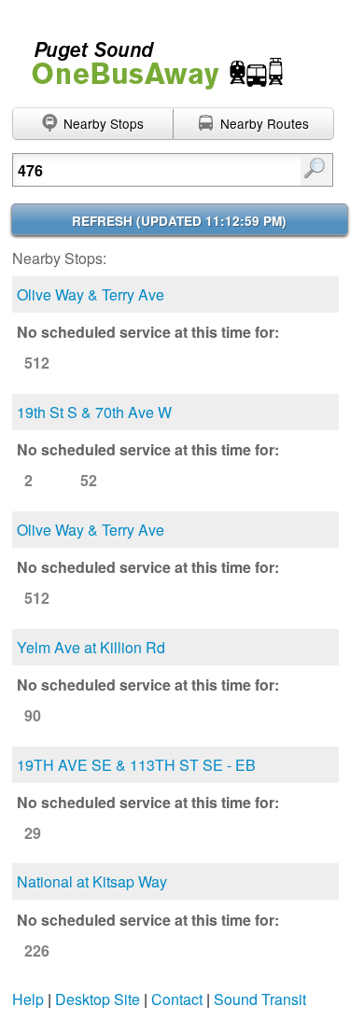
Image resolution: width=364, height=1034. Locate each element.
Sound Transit (260, 999)
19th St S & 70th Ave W (94, 412)
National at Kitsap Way (92, 881)
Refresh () (179, 221)
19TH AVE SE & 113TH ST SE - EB (136, 765)
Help (28, 999)
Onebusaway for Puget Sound (149, 57)
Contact (177, 999)
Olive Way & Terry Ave (90, 294)
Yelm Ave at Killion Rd (91, 647)
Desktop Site (97, 999)
